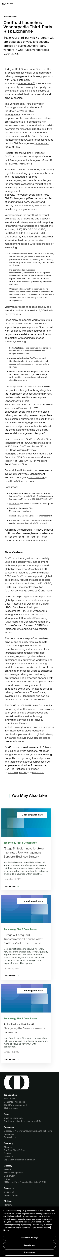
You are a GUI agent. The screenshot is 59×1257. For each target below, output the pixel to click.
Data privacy (9, 1176)
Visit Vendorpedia (15, 306)
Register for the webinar (19, 152)
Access (12, 520)
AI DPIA (7, 1169)
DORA (7, 1179)
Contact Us (9, 1192)
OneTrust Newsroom (13, 1118)
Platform (8, 1205)
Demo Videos (10, 1137)
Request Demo (10, 1195)
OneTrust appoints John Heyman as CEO (22, 1121)
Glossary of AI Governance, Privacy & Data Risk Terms (28, 1131)
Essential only (29, 1245)
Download (13, 508)
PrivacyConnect (23, 727)
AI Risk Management (13, 1173)
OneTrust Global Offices (14, 1150)
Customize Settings (29, 1237)
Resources (9, 1134)
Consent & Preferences (14, 1102)
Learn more (14, 504)
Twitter (23, 772)
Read (11, 516)
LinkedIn (13, 772)
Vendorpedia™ (26, 83)
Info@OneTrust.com (22, 481)
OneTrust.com (36, 477)
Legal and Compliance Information (19, 1160)
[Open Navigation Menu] (55, 4)
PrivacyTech (22, 737)
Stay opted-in (30, 1252)
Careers (7, 1153)
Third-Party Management (15, 1105)
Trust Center (9, 1099)
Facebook (38, 772)
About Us (8, 1147)
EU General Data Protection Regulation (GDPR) (25, 1182)
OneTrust (41, 69)
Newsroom (9, 1157)
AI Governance (11, 1108)
